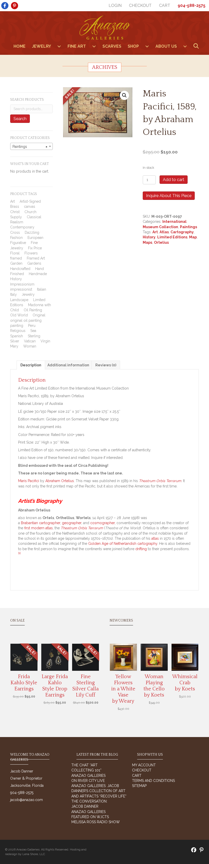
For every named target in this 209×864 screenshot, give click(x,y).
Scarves (111, 46)
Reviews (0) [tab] (105, 365)
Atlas (164, 232)
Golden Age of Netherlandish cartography (122, 543)
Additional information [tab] (68, 365)
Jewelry (41, 46)
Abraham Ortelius (59, 481)
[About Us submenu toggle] (185, 46)
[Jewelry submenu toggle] (59, 46)
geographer (71, 523)
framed (16, 258)
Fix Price (35, 248)
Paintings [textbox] (29, 147)
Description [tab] (30, 365)
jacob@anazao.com (26, 800)
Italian (41, 289)
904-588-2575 (191, 5)
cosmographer (102, 523)
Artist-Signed (30, 201)
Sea (33, 331)
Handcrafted (20, 269)
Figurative (18, 243)
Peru (31, 326)
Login (115, 5)
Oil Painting (33, 310)
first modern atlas (38, 528)
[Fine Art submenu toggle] (94, 46)
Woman (29, 346)
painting (16, 326)
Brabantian (29, 523)
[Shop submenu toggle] (147, 46)
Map (193, 237)
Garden (16, 263)
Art (12, 201)
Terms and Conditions (153, 781)
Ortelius (161, 242)
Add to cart (173, 179)
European (35, 238)
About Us (166, 46)
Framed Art (36, 258)
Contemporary (22, 227)
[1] (19, 552)
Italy (13, 294)
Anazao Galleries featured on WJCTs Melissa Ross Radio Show (95, 817)
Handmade (38, 274)
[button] (197, 46)
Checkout (140, 5)
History (16, 279)
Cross (15, 232)
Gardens (34, 263)
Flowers (31, 253)
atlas (155, 538)
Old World (19, 315)
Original (39, 315)
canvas (29, 206)
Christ (15, 212)
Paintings (188, 227)
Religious (17, 331)
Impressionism (22, 284)
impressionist (21, 289)
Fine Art (77, 46)
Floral (15, 253)
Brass (14, 206)
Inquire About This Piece (168, 195)
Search (20, 118)
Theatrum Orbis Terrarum (160, 481)
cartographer (49, 523)
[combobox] (31, 146)
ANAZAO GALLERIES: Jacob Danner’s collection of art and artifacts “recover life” (98, 791)
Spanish (16, 336)
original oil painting (26, 320)
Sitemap (139, 786)
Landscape (19, 300)
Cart (164, 5)
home (19, 46)
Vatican (30, 341)
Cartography (182, 232)
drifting (141, 549)
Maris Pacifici (28, 481)
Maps (147, 242)
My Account (144, 765)
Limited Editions (172, 237)
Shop (133, 46)
